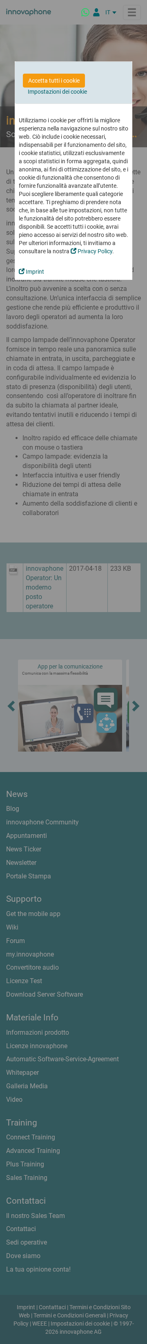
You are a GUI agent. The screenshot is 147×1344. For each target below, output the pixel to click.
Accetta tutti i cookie (54, 80)
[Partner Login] (96, 12)
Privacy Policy (94, 251)
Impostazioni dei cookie (57, 91)
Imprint (34, 271)
